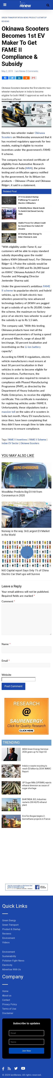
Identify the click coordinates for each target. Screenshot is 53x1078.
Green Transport (10, 924)
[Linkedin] (19, 77)
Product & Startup (11, 929)
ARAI (29, 168)
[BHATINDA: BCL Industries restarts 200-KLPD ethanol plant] (11, 799)
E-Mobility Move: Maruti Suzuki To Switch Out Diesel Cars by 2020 (31, 211)
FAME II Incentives (17, 439)
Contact (6, 1000)
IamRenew (16, 1075)
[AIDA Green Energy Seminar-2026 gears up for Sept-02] (11, 749)
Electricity (7, 965)
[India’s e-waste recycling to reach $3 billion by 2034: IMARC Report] (11, 766)
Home (5, 991)
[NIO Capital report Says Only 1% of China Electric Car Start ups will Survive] (26, 542)
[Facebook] (5, 77)
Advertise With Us (11, 969)
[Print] (26, 77)
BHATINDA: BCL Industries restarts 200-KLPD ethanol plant (34, 802)
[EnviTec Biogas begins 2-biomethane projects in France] (11, 816)
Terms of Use (9, 1008)
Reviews (6, 933)
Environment (8, 938)
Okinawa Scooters (29, 443)
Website (6, 675)
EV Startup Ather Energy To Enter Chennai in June (30, 235)
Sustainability (9, 956)
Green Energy (9, 920)
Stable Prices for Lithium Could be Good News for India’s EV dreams (31, 226)
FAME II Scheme (37, 439)
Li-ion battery (33, 347)
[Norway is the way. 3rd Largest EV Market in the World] (26, 503)
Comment (8, 601)
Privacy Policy (9, 1004)
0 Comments (32, 71)
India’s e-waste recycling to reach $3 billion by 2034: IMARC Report (36, 769)
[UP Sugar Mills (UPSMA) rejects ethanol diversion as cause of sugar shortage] (11, 783)
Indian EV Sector (10, 443)
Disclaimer (7, 1013)
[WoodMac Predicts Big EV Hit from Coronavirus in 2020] (26, 464)
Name (6, 644)
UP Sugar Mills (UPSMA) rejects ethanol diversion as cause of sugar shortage (36, 785)
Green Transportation (12, 18)
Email (6, 661)
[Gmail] (33, 77)
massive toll (8, 412)
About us (6, 995)
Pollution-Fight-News (13, 960)
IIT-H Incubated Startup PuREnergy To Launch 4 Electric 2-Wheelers (28, 200)
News (25, 18)
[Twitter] (12, 77)
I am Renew (20, 71)
